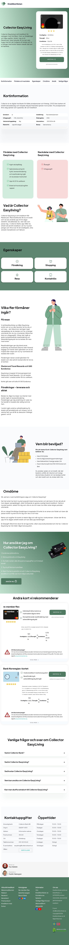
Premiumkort (5, 901)
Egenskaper (36, 81)
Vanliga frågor (63, 81)
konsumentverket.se (21, 656)
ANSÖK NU (50, 59)
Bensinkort (5, 898)
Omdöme (46, 81)
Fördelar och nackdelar (22, 81)
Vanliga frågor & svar (43, 901)
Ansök (54, 81)
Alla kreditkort (40, 903)
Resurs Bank (23, 895)
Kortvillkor (25, 850)
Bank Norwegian (24, 893)
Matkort (4, 893)
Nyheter (38, 898)
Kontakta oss (40, 895)
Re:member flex (24, 890)
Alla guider (39, 906)
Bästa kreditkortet (7, 890)
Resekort (4, 895)
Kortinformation (6, 81)
